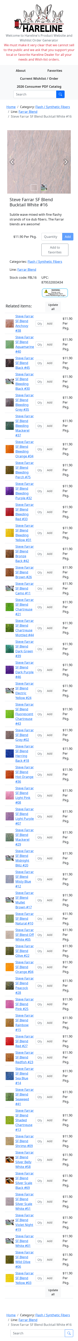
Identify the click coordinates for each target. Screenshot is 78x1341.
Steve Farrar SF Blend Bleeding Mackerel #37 (24, 425)
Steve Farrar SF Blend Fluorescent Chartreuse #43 (24, 714)
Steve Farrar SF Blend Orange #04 (24, 967)
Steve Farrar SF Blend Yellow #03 (24, 1278)
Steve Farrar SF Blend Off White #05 (24, 935)
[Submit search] (60, 94)
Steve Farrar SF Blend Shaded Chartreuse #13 (24, 1120)
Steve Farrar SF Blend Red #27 (24, 1041)
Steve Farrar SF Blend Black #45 (24, 363)
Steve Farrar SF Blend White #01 (24, 1241)
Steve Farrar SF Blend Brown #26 (24, 572)
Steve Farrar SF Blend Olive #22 (24, 951)
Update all (53, 307)
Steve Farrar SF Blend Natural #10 (24, 919)
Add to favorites (55, 249)
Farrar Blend (28, 111)
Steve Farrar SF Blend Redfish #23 (24, 1057)
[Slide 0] (34, 188)
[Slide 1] (44, 188)
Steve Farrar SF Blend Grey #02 (24, 735)
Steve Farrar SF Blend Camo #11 (24, 588)
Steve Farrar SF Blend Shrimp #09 (24, 1141)
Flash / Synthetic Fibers (52, 107)
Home (11, 107)
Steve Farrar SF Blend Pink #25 (24, 1004)
